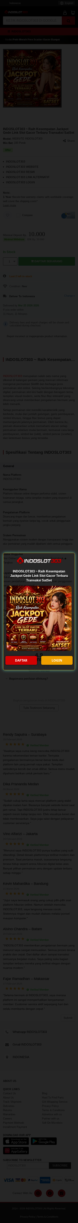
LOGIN (57, 660)
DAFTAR (21, 660)
